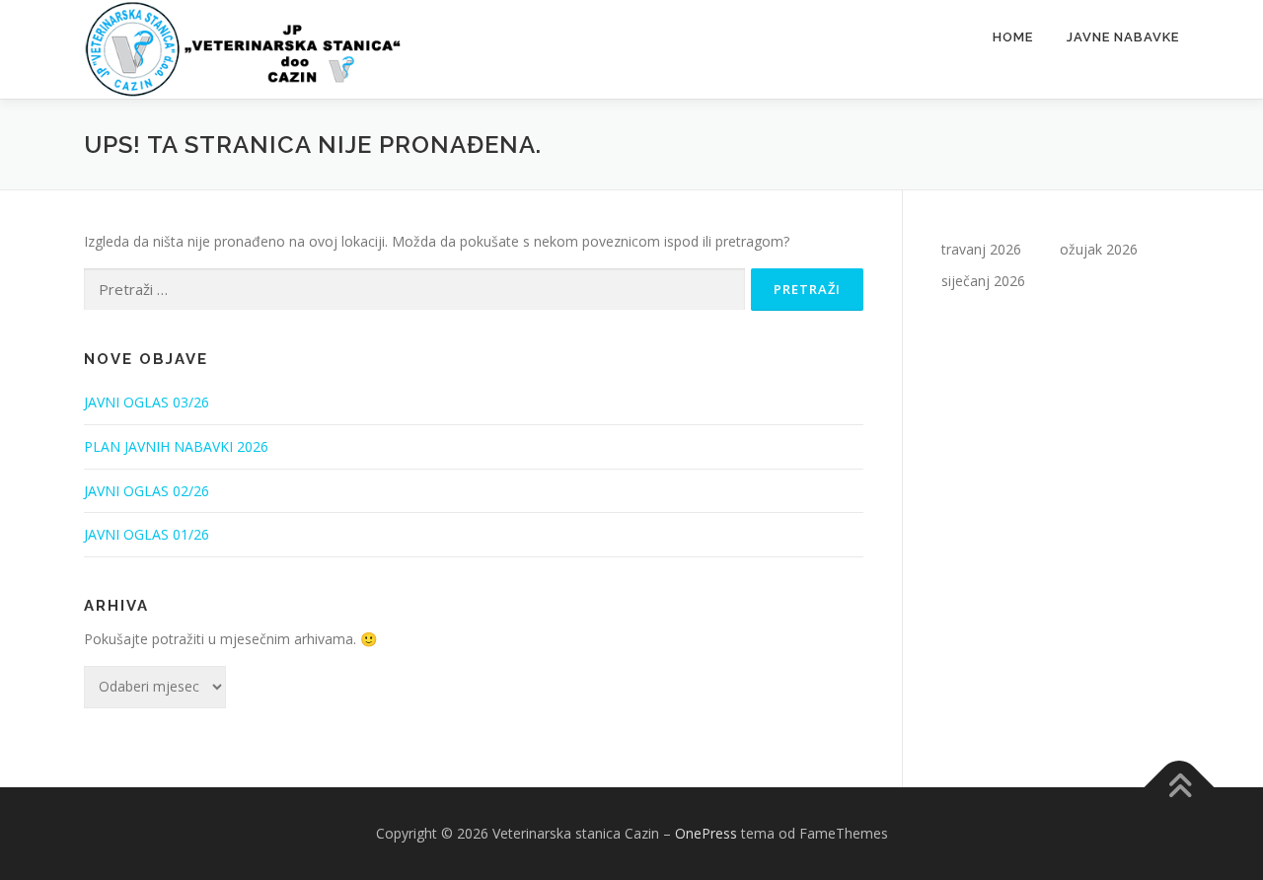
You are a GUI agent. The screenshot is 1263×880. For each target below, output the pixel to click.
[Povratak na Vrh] (1180, 788)
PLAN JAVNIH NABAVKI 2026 (176, 446)
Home (1013, 37)
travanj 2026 (981, 249)
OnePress (706, 833)
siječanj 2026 (983, 280)
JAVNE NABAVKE (1123, 37)
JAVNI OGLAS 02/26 (146, 490)
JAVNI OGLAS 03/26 (146, 402)
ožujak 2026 (1099, 249)
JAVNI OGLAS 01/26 (146, 534)
